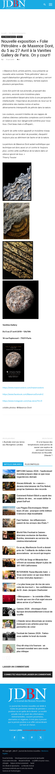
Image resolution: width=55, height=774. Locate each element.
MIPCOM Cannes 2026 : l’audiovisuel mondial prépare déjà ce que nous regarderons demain (34, 474)
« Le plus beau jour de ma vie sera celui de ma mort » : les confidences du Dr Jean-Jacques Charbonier (34, 587)
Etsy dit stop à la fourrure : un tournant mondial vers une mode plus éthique (32, 648)
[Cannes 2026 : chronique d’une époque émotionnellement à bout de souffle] (9, 611)
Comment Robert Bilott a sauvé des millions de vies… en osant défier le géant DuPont (34, 498)
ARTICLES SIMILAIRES (13, 464)
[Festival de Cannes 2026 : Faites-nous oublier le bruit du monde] (9, 636)
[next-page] (8, 658)
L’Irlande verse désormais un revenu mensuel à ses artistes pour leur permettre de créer (34, 624)
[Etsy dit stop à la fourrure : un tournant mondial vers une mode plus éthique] (9, 648)
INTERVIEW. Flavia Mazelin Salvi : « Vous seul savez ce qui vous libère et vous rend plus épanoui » (33, 575)
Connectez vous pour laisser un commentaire (27, 674)
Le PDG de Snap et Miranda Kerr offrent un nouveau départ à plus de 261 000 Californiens (34, 562)
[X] (11, 63)
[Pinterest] (16, 63)
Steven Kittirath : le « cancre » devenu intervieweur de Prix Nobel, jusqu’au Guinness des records (34, 486)
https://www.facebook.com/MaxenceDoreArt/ (23, 394)
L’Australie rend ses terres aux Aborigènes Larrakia (14, 443)
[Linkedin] (28, 63)
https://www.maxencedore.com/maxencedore (23, 387)
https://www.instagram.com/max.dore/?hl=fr (22, 401)
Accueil (3, 33)
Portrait (19, 37)
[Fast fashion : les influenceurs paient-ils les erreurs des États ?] (9, 523)
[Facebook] (5, 63)
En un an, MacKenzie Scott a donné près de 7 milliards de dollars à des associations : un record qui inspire (34, 550)
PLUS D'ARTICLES (32, 464)
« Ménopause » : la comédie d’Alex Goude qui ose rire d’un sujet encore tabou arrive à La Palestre (34, 599)
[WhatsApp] (22, 63)
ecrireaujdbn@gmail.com (34, 730)
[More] (34, 63)
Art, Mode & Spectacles (17, 33)
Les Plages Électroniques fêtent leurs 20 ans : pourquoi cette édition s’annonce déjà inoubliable (34, 511)
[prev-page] (4, 658)
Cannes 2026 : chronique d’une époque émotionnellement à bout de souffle (34, 611)
